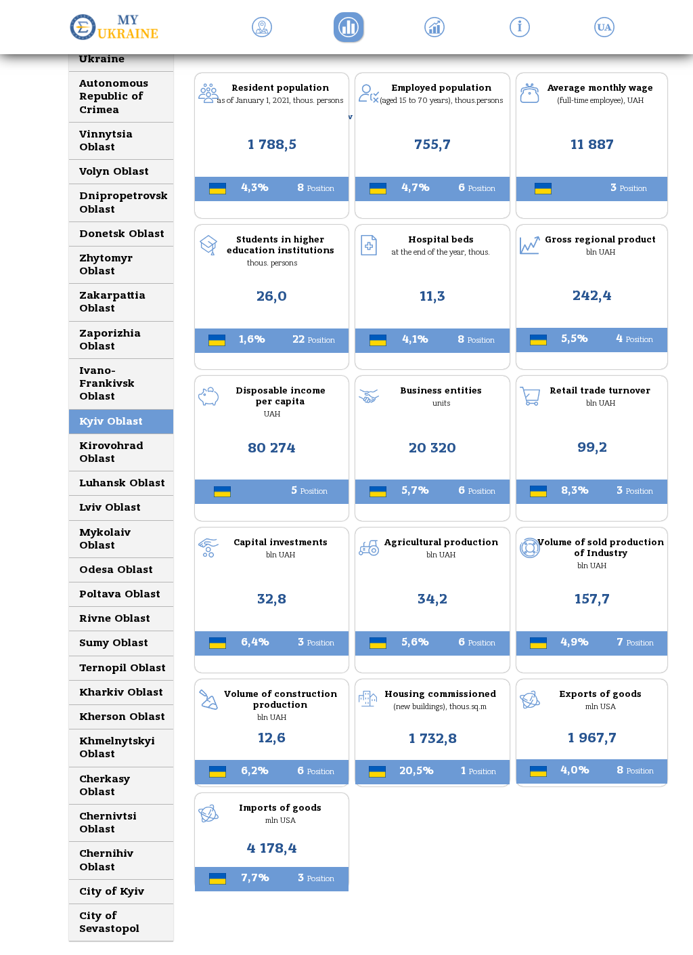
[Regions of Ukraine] (119, 27)
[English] (604, 27)
